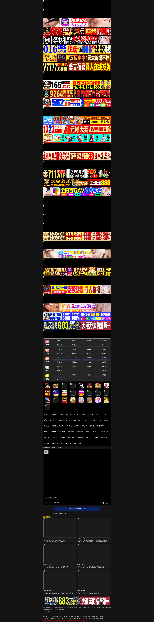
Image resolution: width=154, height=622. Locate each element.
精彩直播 (92, 420)
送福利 (106, 414)
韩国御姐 (74, 349)
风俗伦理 (104, 375)
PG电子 (83, 414)
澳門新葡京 (55, 431)
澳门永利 (76, 414)
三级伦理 (59, 345)
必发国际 (92, 426)
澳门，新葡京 (72, 437)
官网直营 (68, 414)
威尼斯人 (46, 414)
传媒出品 (59, 370)
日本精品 (74, 345)
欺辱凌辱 (59, 353)
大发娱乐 (46, 431)
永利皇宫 (62, 431)
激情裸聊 (88, 431)
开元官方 (46, 437)
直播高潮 (84, 420)
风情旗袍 (59, 362)
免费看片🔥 (71, 431)
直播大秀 (95, 437)
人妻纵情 (89, 375)
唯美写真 (89, 366)
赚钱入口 (81, 443)
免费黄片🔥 (73, 443)
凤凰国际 (68, 420)
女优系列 (74, 358)
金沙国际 (62, 437)
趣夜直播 (76, 426)
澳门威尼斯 (104, 437)
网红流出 (89, 353)
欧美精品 (89, 341)
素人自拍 (104, 345)
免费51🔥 (96, 431)
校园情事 (74, 375)
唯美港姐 (89, 349)
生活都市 (59, 375)
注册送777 (98, 414)
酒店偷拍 (106, 420)
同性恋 (104, 370)
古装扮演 (59, 358)
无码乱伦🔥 (104, 431)
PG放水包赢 (76, 420)
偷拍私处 (69, 426)
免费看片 (80, 437)
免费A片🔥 (55, 443)
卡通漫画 (59, 366)
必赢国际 (60, 420)
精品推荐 (59, 341)
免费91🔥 (46, 443)
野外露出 (104, 353)
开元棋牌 (60, 414)
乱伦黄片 (61, 426)
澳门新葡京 (100, 426)
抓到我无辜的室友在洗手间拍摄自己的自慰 (92, 541)
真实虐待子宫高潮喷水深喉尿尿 (54, 541)
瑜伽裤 (89, 362)
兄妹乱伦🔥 (64, 443)
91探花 (74, 353)
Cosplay (89, 345)
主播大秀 (46, 426)
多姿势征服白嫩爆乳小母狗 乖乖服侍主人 (92, 567)
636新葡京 (80, 431)
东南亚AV (103, 349)
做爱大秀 (88, 437)
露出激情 (74, 366)
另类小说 (59, 379)
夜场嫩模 (84, 426)
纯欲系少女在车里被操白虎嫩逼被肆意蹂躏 (58, 593)
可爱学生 (89, 358)
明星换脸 (74, 362)
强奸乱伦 (74, 341)
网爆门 (104, 366)
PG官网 (54, 414)
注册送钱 (90, 414)
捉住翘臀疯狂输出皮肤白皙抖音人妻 (56, 567)
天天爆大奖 (55, 437)
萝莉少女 (104, 341)
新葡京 (46, 420)
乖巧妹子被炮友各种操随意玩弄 (88, 593)
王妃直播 (54, 426)
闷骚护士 (104, 362)
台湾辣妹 (59, 349)
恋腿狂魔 (104, 358)
